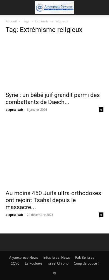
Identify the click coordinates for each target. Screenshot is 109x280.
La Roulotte (33, 263)
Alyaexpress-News (23, 257)
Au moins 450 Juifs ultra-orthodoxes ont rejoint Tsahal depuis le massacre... (53, 200)
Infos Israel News (56, 257)
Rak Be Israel (85, 257)
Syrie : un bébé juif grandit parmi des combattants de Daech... (53, 98)
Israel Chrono (58, 263)
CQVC (15, 263)
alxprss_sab (14, 109)
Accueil (11, 21)
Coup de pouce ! (86, 263)
